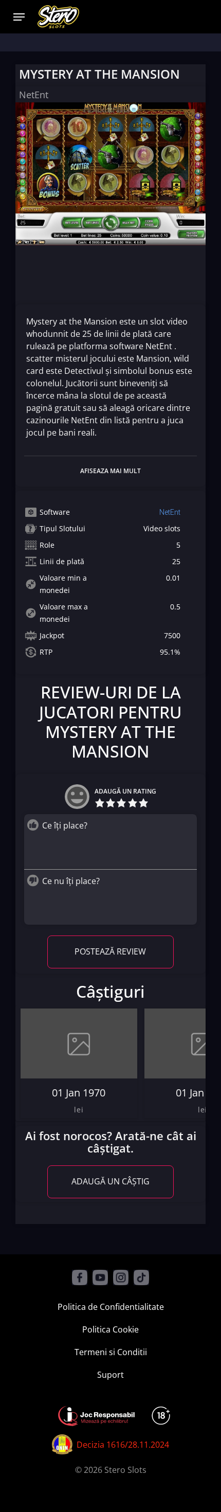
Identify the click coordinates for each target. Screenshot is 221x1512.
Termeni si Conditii (111, 1352)
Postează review (110, 951)
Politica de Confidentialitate (111, 1306)
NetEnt (169, 512)
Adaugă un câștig (110, 1181)
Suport (110, 1374)
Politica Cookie (110, 1329)
